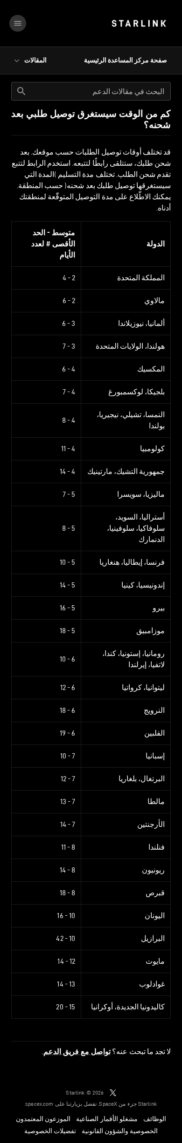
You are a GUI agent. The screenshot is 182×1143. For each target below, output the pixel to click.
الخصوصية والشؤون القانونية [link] (120, 1131)
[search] (21, 91)
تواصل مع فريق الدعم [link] (77, 1051)
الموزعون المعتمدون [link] (43, 1119)
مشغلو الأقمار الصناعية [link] (106, 1119)
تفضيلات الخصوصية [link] (50, 1131)
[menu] (17, 23)
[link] (139, 23)
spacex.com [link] (39, 1104)
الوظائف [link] (154, 1119)
